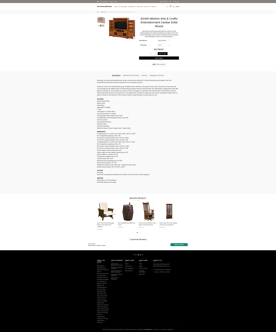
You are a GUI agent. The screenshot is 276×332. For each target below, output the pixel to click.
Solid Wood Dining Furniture (116, 267)
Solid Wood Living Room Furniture (116, 271)
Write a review (179, 244)
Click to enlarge (134, 38)
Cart (170, 1)
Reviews (145, 75)
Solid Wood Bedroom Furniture (116, 264)
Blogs (140, 266)
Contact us (176, 1)
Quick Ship (139, 6)
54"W (160, 45)
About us (153, 6)
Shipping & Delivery (157, 75)
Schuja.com (148, 329)
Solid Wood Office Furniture (116, 275)
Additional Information (131, 75)
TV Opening (143, 45)
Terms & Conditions (142, 271)
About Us (142, 274)
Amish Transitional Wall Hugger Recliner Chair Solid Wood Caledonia (105, 224)
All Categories (122, 6)
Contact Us (128, 266)
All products (132, 6)
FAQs (140, 264)
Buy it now (159, 58)
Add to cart (162, 53)
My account (164, 1)
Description (116, 75)
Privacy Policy (143, 268)
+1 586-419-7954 (164, 272)
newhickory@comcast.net (161, 266)
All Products (128, 271)
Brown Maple (162, 40)
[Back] (98, 12)
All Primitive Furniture (114, 278)
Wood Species (143, 40)
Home (115, 6)
